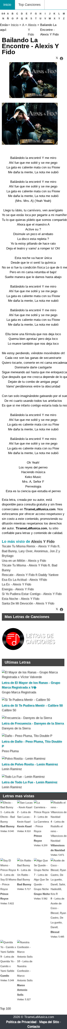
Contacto (33, 1026)
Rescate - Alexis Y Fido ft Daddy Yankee (30, 575)
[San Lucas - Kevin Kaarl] (25, 807)
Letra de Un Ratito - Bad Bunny (24, 874)
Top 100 (5, 1008)
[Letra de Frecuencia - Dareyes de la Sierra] (27, 718)
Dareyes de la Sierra (16, 728)
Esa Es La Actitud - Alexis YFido (24, 579)
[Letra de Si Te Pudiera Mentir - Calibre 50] (26, 699)
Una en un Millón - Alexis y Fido (24, 560)
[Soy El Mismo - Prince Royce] (8, 869)
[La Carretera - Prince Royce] (42, 812)
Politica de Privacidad (21, 1022)
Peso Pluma (10, 751)
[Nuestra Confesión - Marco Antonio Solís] (25, 956)
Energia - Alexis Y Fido (18, 589)
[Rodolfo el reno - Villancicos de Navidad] (59, 816)
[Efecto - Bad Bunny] (8, 807)
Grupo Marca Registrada (19, 692)
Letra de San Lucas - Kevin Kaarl (24, 817)
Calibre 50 (9, 710)
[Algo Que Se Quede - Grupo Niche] (42, 869)
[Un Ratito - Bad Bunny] (25, 865)
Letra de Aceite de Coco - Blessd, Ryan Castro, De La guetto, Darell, (58, 913)
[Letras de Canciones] (29, 652)
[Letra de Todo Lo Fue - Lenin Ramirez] (23, 776)
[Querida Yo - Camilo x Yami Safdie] (8, 951)
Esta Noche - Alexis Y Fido (20, 598)
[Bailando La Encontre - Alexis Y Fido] (61, 58)
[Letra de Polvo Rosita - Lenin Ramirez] (24, 758)
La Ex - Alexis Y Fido (16, 584)
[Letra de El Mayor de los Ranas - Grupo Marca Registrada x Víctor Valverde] (33, 677)
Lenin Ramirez (12, 769)
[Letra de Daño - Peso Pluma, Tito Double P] (27, 736)
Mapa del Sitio (49, 1022)
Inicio (7, 5)
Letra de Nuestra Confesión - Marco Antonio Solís (25, 971)
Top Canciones (29, 5)
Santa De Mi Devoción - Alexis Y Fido (28, 603)
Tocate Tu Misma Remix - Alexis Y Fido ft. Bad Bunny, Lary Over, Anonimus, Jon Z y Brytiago (31, 551)
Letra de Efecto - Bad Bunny (7, 817)
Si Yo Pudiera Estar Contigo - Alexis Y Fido (32, 594)
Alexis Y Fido (43, 541)
